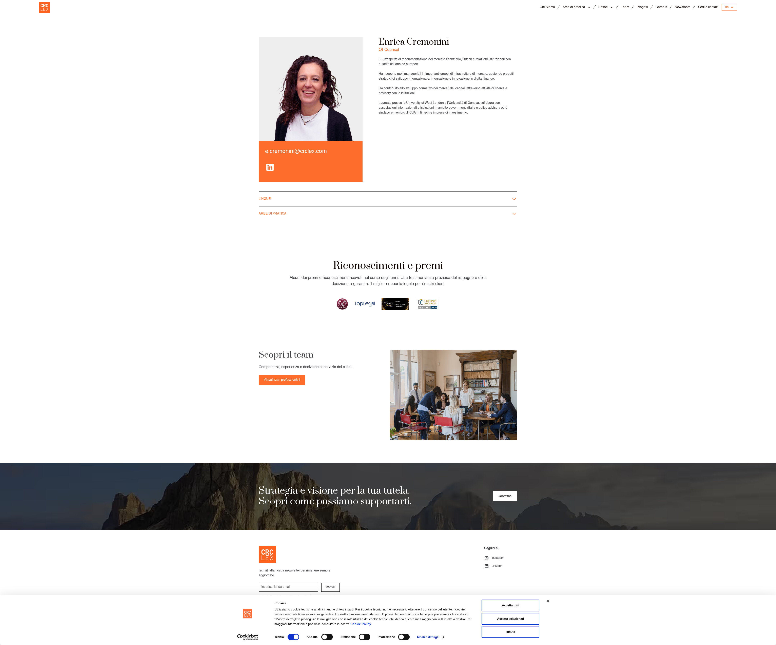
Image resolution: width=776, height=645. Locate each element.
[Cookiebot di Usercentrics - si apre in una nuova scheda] (247, 637)
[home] (44, 7)
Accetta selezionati (510, 618)
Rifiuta (510, 631)
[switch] (327, 637)
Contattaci (505, 496)
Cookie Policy (360, 624)
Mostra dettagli (428, 637)
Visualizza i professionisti (282, 380)
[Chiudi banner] (548, 601)
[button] (578, 7)
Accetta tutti (510, 605)
